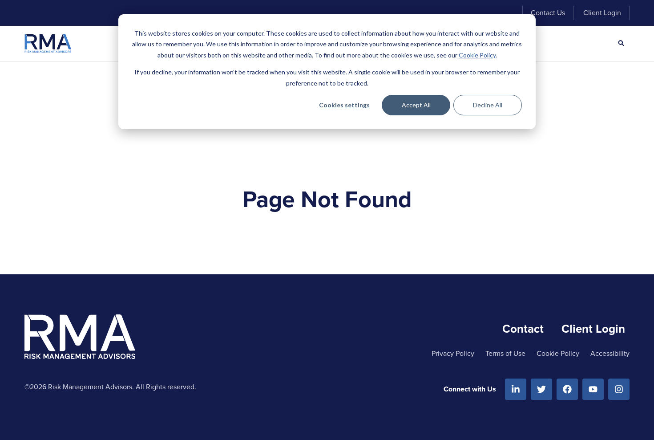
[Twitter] (541, 389)
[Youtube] (593, 389)
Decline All (487, 105)
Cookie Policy (477, 55)
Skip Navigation (56, 13)
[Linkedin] (515, 389)
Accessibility (610, 353)
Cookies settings (344, 105)
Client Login (602, 13)
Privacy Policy (453, 353)
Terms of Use (505, 353)
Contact (523, 328)
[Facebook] (567, 389)
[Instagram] (619, 389)
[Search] (621, 43)
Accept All (416, 105)
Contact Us (548, 13)
